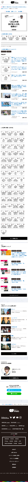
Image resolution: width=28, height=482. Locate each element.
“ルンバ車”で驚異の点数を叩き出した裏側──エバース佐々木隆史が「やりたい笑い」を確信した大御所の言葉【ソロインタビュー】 (19, 255)
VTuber (6, 441)
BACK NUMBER (8, 443)
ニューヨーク (14, 318)
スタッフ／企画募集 (14, 458)
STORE (15, 443)
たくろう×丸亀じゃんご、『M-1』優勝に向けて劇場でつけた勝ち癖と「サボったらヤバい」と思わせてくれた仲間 (19, 95)
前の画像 (8, 11)
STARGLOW (14, 327)
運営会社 (14, 464)
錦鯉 (12, 335)
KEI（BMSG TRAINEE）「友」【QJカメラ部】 (18, 264)
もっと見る (14, 353)
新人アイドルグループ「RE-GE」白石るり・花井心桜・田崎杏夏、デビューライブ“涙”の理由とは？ (19, 103)
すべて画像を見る (14, 238)
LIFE (20, 441)
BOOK (15, 441)
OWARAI (7, 439)
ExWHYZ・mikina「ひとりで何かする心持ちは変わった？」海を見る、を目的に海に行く (18, 273)
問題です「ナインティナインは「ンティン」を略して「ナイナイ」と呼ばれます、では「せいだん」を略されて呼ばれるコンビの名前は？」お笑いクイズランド (18, 60)
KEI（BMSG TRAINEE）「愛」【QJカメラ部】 (18, 281)
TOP (3, 404)
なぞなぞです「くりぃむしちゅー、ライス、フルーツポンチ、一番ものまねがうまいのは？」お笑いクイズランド (18, 68)
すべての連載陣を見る (14, 378)
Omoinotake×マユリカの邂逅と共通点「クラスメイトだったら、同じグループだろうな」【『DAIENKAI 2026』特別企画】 (19, 112)
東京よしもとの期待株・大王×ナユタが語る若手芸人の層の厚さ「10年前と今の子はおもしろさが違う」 (19, 86)
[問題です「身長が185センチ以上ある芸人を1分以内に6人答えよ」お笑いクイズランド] (3, 133)
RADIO (11, 441)
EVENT (20, 443)
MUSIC (12, 439)
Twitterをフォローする (15, 390)
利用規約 (14, 467)
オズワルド (13, 344)
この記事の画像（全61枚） (7, 34)
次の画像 (20, 11)
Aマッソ (13, 309)
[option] (4, 38)
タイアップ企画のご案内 (14, 455)
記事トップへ (14, 11)
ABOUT (14, 449)
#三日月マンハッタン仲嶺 (6, 46)
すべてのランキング (14, 295)
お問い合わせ (14, 452)
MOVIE (17, 439)
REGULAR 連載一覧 (8, 404)
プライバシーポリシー (14, 461)
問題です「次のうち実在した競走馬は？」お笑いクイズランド (18, 76)
